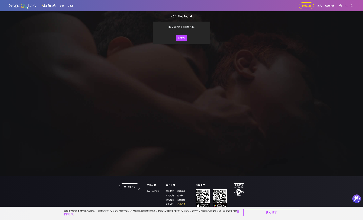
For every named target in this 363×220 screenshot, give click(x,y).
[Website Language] (340, 5)
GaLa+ (71, 5)
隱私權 (180, 195)
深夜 (62, 5)
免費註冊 (306, 5)
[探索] (346, 5)
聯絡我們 (170, 199)
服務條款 (181, 191)
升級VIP (169, 204)
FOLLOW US (153, 191)
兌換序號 (329, 5)
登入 (319, 5)
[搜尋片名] (351, 5)
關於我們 (170, 191)
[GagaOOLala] (22, 5)
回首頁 (181, 38)
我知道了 (271, 212)
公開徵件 (181, 199)
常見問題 (170, 195)
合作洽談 (181, 204)
